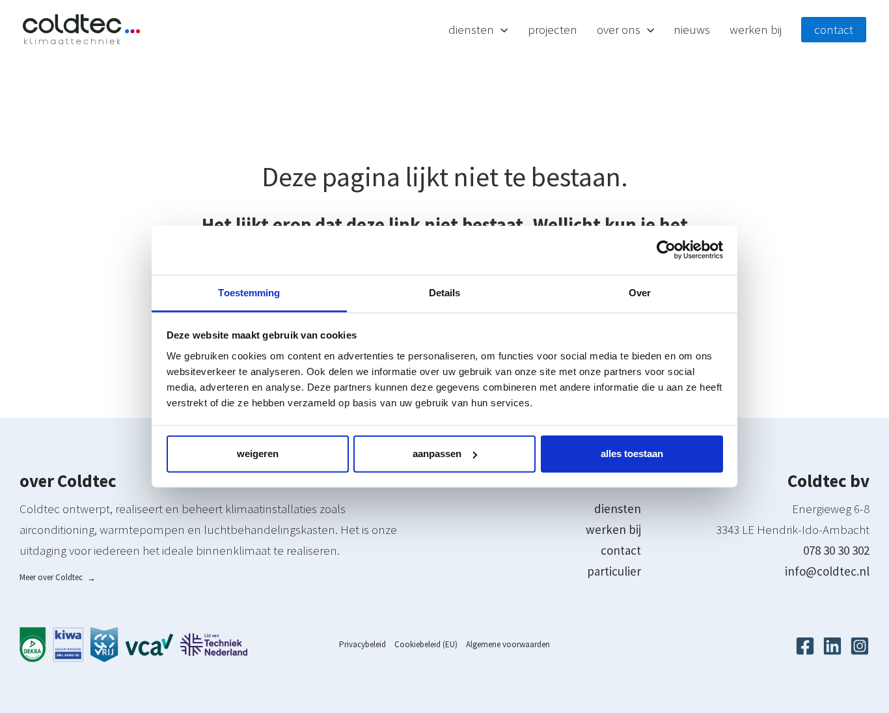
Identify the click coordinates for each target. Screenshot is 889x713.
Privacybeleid (362, 644)
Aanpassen (437, 453)
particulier (614, 571)
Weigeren (258, 453)
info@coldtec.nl (827, 571)
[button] (501, 29)
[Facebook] (805, 646)
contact (621, 550)
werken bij (613, 529)
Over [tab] (640, 292)
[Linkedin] (832, 646)
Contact (833, 29)
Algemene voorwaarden (508, 644)
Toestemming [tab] (249, 292)
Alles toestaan (632, 453)
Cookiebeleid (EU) (426, 644)
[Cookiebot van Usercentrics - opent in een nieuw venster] (666, 250)
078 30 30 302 (836, 550)
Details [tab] (445, 292)
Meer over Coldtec (58, 577)
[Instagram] (859, 646)
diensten (617, 508)
